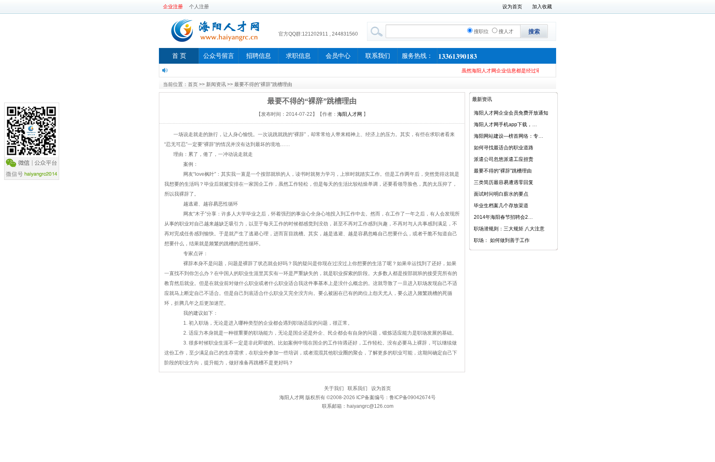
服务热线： (417, 56)
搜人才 (506, 31)
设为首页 (512, 7)
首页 (193, 84)
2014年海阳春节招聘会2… (503, 217)
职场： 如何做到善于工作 (502, 240)
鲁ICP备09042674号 (412, 397)
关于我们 (334, 388)
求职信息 (298, 56)
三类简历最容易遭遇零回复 (503, 182)
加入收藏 (542, 7)
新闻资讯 (216, 84)
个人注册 (199, 7)
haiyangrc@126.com (370, 406)
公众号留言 (218, 56)
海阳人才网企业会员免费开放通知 (511, 113)
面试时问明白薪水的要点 (501, 194)
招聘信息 (258, 56)
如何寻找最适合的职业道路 (503, 148)
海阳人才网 (349, 114)
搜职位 (481, 31)
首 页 (179, 56)
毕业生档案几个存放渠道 (501, 205)
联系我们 (377, 56)
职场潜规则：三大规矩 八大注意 (509, 229)
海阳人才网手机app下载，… (505, 124)
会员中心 (338, 56)
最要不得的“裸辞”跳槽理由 (503, 171)
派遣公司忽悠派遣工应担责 (503, 159)
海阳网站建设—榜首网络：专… (508, 136)
